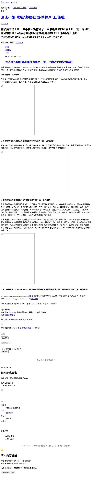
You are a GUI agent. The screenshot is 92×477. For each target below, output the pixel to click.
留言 (29, 328)
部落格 (8, 50)
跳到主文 (4, 24)
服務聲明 (67, 446)
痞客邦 (24, 328)
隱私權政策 (58, 446)
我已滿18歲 (5, 472)
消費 (30, 296)
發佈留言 (5, 352)
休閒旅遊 (19, 43)
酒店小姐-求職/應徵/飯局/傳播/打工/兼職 (33, 17)
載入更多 (5, 338)
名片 (7, 52)
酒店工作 (62, 70)
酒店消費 (83, 67)
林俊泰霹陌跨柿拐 (8, 315)
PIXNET (29, 446)
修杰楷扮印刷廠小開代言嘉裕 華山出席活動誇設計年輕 (39, 62)
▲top (3, 334)
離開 (12, 472)
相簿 (7, 47)
